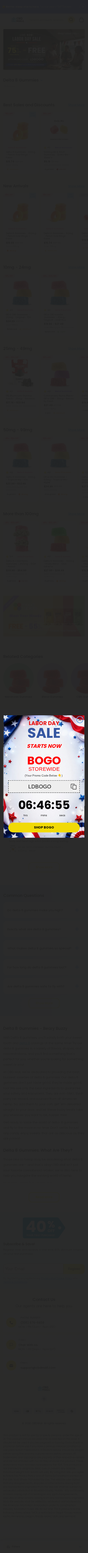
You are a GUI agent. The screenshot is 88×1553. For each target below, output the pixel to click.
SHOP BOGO (44, 827)
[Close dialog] (80, 720)
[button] (44, 786)
